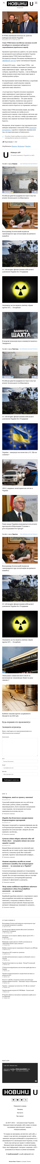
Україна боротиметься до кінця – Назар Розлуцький (18, 963)
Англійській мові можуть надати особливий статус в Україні (18, 957)
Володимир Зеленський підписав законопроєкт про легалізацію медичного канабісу (19, 233)
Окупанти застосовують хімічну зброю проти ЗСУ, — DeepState (17, 306)
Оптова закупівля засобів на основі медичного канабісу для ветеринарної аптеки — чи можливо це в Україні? (17, 863)
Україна (28, 146)
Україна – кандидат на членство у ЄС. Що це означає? (19, 453)
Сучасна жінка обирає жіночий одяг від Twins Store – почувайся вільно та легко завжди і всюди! (18, 840)
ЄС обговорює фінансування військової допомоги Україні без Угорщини (18, 270)
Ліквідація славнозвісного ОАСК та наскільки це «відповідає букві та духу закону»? (17, 677)
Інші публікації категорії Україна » (29, 534)
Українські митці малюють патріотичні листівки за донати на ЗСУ (18, 974)
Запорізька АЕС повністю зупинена (13, 952)
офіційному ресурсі (9, 61)
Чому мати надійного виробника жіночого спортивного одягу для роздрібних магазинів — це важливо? (19, 888)
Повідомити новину (20, 1106)
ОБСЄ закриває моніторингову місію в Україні (17, 489)
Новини (14, 146)
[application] (20, 1073)
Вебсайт (4, 771)
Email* (3, 765)
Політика (21, 146)
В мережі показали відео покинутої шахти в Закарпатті (19, 342)
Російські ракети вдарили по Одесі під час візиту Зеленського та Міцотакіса (19, 196)
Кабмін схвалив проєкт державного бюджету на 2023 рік (16, 714)
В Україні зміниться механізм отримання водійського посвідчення (19, 995)
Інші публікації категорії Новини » (29, 163)
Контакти (20, 1113)
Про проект (20, 1116)
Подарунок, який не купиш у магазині (17, 797)
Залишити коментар (9, 813)
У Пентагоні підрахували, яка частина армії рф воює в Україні (19, 968)
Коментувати (5, 737)
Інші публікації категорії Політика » (29, 349)
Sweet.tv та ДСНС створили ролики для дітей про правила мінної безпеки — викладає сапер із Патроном (19, 980)
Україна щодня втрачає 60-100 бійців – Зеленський (18, 990)
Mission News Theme (14, 1161)
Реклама (20, 1109)
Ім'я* (3, 758)
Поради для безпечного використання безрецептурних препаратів (17, 819)
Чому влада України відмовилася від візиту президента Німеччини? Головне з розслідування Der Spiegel (19, 526)
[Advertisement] (16, 1029)
